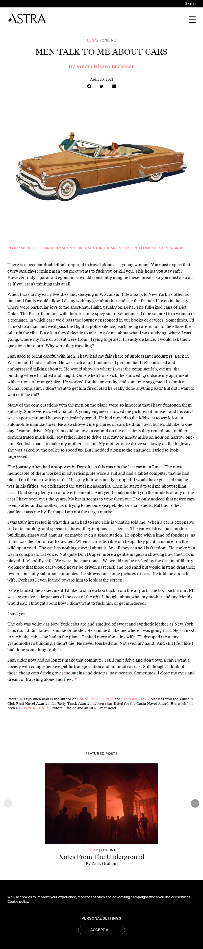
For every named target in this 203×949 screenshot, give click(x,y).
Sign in (190, 3)
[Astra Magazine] (26, 18)
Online (109, 40)
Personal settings (101, 918)
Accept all (101, 930)
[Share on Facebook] (89, 86)
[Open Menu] (192, 19)
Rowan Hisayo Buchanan (105, 66)
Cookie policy (17, 902)
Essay (93, 40)
